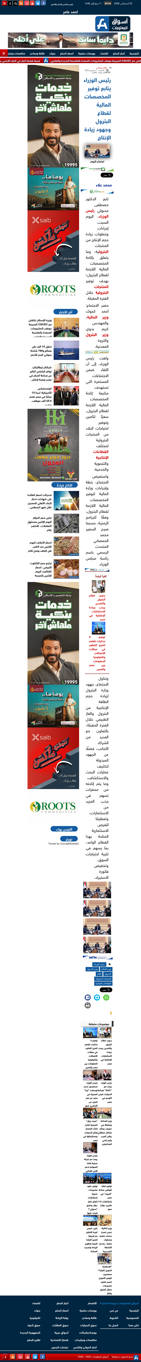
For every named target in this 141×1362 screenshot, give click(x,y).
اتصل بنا (113, 1324)
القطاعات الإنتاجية (101, 453)
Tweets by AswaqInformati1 (63, 843)
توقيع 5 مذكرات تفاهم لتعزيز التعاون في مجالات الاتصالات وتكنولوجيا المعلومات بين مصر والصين (97, 652)
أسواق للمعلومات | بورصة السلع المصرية (119, 1302)
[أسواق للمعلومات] (53, 290)
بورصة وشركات (88, 1332)
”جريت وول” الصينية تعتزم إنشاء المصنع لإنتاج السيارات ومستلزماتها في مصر (90, 1130)
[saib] (53, 241)
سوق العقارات (60, 1324)
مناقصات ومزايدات (14, 53)
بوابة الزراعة (62, 1317)
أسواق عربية (61, 1332)
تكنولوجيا (35, 1317)
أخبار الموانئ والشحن (85, 1347)
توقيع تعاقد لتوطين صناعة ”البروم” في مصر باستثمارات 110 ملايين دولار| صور (105, 1197)
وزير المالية (98, 316)
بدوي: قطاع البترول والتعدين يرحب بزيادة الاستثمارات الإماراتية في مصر (97, 607)
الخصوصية (133, 1317)
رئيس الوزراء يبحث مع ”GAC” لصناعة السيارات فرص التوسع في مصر (105, 1092)
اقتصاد (104, 53)
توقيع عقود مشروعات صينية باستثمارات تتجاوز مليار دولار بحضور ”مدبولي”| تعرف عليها (91, 1199)
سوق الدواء (33, 1324)
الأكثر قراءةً (64, 485)
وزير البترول (97, 333)
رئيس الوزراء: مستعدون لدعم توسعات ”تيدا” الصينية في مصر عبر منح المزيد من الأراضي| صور (90, 1093)
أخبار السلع (119, 53)
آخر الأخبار (65, 311)
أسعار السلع (66, 53)
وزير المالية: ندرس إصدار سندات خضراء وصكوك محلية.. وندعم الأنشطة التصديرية (105, 1239)
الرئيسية (134, 53)
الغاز (99, 974)
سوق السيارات (88, 1324)
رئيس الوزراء (99, 964)
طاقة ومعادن (37, 53)
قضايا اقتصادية (59, 1339)
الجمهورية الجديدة (30, 1332)
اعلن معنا (134, 1324)
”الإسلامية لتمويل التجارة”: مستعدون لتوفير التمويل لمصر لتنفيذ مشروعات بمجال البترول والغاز (105, 1279)
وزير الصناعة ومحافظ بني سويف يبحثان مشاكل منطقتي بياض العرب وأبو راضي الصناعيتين (105, 1132)
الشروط (114, 1317)
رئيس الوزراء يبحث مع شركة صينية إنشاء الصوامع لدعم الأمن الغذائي (90, 1163)
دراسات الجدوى (59, 1347)
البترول (104, 250)
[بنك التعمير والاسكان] (53, 116)
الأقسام (92, 1302)
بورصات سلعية (86, 53)
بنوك (52, 53)
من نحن (114, 1310)
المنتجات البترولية (101, 288)
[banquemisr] (53, 189)
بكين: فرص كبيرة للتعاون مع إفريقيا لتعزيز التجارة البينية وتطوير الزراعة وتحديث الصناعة (90, 1239)
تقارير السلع (33, 1339)
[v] (98, 958)
